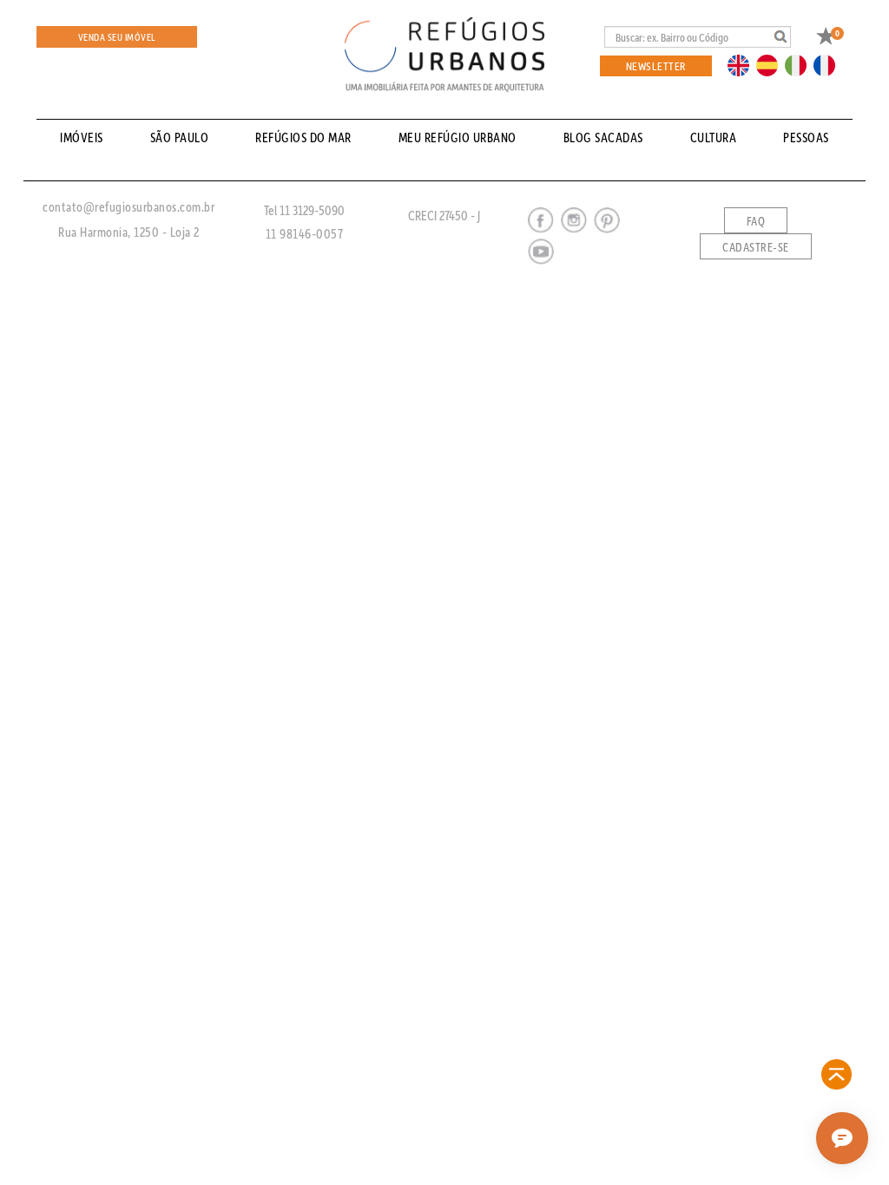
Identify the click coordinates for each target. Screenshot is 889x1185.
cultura (713, 137)
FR (829, 64)
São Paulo (179, 137)
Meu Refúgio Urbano (457, 137)
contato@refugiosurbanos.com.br (128, 206)
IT (802, 64)
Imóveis (81, 137)
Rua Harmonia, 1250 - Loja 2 (129, 231)
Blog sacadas (603, 137)
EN (742, 64)
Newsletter (656, 65)
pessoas (806, 137)
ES (772, 64)
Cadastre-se (755, 247)
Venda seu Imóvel (117, 36)
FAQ (756, 221)
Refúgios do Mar (303, 137)
